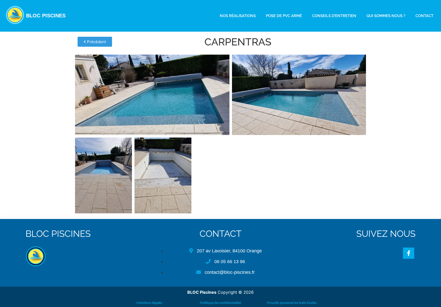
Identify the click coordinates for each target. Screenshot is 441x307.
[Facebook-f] (408, 253)
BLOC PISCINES (46, 15)
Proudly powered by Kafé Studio (292, 303)
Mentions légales (149, 303)
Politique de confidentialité (220, 303)
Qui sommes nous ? (385, 16)
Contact (424, 16)
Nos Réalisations (238, 16)
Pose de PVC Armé (284, 16)
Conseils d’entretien (334, 16)
